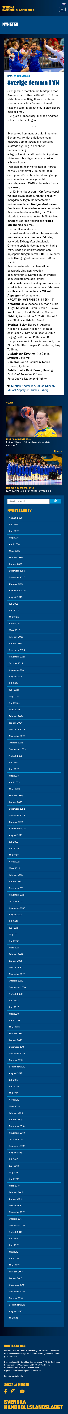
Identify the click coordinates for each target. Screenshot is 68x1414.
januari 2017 (15, 1278)
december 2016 (17, 1284)
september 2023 (17, 749)
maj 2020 (14, 1013)
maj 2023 (14, 775)
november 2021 (17, 894)
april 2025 (14, 623)
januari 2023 (15, 802)
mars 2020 (14, 1027)
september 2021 (17, 908)
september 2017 (17, 1225)
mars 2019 (14, 1106)
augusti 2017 (15, 1232)
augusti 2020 (16, 994)
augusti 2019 (15, 1073)
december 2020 (17, 967)
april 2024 (14, 703)
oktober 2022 (16, 822)
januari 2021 (15, 960)
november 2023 (17, 736)
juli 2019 (13, 1079)
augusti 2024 (15, 676)
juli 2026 (13, 524)
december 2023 (17, 729)
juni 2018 (14, 1165)
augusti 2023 (15, 755)
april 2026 (14, 544)
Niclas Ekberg (39, 390)
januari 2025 (15, 643)
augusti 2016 (15, 1311)
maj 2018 (13, 1172)
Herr (9, 76)
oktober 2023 (16, 742)
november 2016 (17, 1291)
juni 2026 (14, 531)
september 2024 (17, 670)
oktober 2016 (16, 1298)
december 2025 (17, 570)
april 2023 (14, 782)
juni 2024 (14, 689)
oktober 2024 (16, 663)
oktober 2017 (15, 1218)
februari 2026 (16, 557)
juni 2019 (14, 1086)
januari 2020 (15, 1040)
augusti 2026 (15, 517)
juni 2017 (14, 1245)
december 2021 (17, 888)
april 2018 (14, 1179)
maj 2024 (14, 696)
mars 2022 (14, 868)
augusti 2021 (15, 914)
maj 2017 (13, 1251)
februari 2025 (16, 636)
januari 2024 (15, 722)
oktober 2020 (16, 980)
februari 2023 (16, 795)
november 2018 (17, 1132)
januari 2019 (15, 1119)
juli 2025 (13, 603)
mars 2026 (14, 550)
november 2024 (17, 656)
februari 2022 (16, 874)
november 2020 (17, 974)
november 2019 (17, 1053)
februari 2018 (16, 1192)
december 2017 (16, 1205)
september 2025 (17, 590)
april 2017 (14, 1258)
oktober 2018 (16, 1139)
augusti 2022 (15, 835)
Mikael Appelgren (18, 390)
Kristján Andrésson (23, 386)
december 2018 (17, 1126)
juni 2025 (14, 610)
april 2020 (14, 1020)
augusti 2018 (15, 1152)
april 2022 (14, 861)
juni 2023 (14, 769)
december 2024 (17, 650)
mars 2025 (14, 630)
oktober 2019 (16, 1060)
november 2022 (17, 815)
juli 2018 (13, 1159)
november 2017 (17, 1212)
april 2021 (14, 941)
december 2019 (17, 1046)
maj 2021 (13, 934)
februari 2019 (16, 1113)
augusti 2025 (15, 597)
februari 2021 (16, 954)
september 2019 (17, 1066)
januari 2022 (15, 881)
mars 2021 (14, 947)
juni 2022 (14, 848)
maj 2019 (13, 1093)
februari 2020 (16, 1033)
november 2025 (17, 577)
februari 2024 (16, 716)
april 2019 (14, 1099)
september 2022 (17, 828)
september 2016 (17, 1304)
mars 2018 (14, 1185)
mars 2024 (14, 709)
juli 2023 (13, 762)
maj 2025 (14, 617)
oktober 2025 (16, 584)
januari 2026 (15, 564)
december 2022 (17, 808)
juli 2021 (13, 921)
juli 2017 (13, 1238)
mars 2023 (14, 789)
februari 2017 (16, 1271)
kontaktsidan (12, 1356)
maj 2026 (14, 537)
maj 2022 (14, 855)
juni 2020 (14, 1007)
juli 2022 (13, 841)
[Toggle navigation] (62, 9)
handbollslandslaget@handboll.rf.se (26, 1370)
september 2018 (17, 1146)
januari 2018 (15, 1199)
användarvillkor (18, 1376)
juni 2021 (14, 927)
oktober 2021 (16, 901)
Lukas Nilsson (46, 386)
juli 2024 (13, 683)
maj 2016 (13, 1318)
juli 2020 (14, 1000)
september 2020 (17, 987)
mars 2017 (14, 1265)
